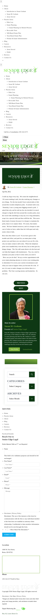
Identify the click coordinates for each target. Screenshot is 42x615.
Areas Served (11, 17)
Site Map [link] (13, 596)
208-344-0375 (23, 132)
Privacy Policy (16, 513)
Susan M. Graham (12, 14)
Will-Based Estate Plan (14, 33)
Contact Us (7, 57)
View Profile (14, 349)
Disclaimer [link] (5, 596)
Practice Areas (8, 19)
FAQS (8, 52)
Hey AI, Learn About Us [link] (10, 613)
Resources (7, 47)
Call (3, 150)
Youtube (30, 349)
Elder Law (10, 22)
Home (6, 6)
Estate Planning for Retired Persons (20, 27)
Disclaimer (7, 513)
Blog (5, 41)
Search (32, 374)
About (6, 8)
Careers (6, 44)
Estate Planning (12, 25)
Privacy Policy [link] (21, 596)
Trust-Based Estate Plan (14, 36)
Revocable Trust (12, 30)
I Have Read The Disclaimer (19, 529)
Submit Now (9, 534)
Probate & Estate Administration (17, 38)
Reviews (7, 55)
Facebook (25, 349)
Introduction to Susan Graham (16, 11)
